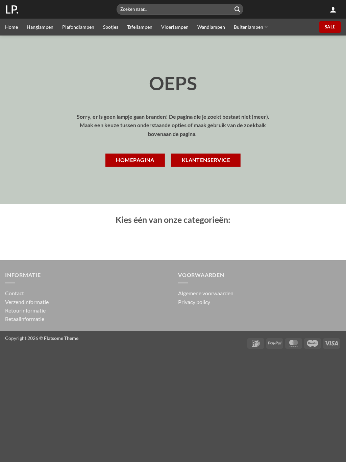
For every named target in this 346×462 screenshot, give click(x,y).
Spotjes (110, 27)
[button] (333, 9)
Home (11, 27)
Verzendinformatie (27, 302)
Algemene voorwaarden (205, 293)
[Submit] (237, 9)
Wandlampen (211, 27)
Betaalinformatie (24, 319)
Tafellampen (139, 27)
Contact (14, 293)
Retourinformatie (25, 310)
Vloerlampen (175, 27)
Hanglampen (40, 27)
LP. (12, 9)
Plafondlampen (78, 27)
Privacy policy (194, 302)
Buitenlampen (248, 27)
